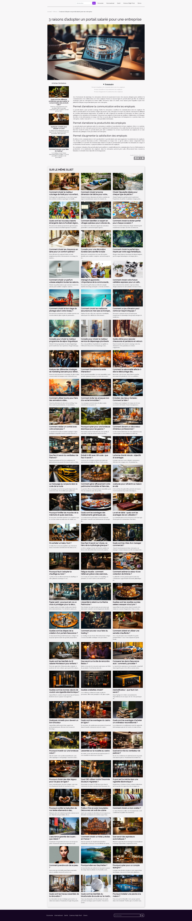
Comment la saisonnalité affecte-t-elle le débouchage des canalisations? (127, 371)
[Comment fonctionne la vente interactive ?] (96, 358)
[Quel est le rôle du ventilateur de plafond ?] (128, 740)
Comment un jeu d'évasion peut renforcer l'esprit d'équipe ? (126, 309)
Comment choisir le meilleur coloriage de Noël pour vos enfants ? (64, 194)
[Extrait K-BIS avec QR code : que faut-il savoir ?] (96, 444)
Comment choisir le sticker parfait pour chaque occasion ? (127, 222)
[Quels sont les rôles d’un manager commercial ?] (128, 532)
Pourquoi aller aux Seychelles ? (94, 865)
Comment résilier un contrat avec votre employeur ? (63, 428)
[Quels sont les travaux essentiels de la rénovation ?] (64, 883)
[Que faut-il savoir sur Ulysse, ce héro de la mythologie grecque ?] (96, 532)
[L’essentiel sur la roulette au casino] (96, 740)
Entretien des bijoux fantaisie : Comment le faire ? (125, 399)
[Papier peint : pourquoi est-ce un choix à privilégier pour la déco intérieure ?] (64, 591)
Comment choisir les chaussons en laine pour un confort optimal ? (63, 250)
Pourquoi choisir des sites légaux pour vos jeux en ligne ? (62, 780)
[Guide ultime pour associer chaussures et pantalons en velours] (128, 328)
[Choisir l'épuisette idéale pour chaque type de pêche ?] (128, 181)
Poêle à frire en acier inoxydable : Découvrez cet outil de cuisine (95, 809)
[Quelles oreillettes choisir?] (96, 679)
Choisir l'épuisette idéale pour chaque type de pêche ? (125, 193)
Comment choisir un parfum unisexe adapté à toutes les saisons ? (63, 282)
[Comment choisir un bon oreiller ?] (128, 797)
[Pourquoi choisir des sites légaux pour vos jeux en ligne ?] (64, 768)
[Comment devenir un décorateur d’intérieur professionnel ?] (128, 416)
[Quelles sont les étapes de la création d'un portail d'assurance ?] (64, 620)
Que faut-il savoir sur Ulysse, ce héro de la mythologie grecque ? (94, 544)
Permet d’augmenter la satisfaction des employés (108, 91)
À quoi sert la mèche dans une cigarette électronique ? (125, 780)
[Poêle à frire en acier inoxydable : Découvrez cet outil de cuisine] (96, 797)
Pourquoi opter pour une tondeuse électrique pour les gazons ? (95, 428)
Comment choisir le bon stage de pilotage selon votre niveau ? (63, 309)
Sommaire (109, 84)
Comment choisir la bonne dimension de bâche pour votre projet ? (94, 194)
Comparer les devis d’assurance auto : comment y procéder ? (126, 662)
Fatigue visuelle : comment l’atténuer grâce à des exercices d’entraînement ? (94, 574)
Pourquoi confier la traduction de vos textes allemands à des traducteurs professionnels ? (63, 810)
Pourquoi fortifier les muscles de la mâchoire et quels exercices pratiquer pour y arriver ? (63, 515)
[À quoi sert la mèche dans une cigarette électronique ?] (128, 768)
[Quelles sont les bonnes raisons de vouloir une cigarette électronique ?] (64, 679)
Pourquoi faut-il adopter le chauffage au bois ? (60, 573)
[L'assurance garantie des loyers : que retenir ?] (64, 826)
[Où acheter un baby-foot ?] (64, 532)
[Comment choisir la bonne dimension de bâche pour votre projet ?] (96, 181)
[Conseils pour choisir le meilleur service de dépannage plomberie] (96, 328)
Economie (100, 3)
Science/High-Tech (129, 3)
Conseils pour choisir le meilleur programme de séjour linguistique (63, 340)
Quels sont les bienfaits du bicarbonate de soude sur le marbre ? (96, 896)
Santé (118, 3)
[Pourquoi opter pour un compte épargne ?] (128, 854)
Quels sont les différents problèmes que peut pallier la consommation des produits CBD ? (59, 102)
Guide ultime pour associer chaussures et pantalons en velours (127, 340)
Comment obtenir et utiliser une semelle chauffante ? (126, 632)
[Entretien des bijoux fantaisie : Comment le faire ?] (128, 387)
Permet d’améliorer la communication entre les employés (108, 87)
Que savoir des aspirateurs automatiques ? (124, 838)
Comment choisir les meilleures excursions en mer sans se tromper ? (95, 310)
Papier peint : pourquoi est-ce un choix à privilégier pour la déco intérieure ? (63, 604)
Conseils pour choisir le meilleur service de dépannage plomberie (95, 340)
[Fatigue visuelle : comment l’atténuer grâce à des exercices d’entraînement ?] (96, 561)
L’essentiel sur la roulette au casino (95, 751)
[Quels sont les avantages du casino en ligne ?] (96, 709)
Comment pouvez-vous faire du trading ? (59, 150)
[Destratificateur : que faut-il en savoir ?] (128, 679)
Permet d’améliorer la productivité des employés (108, 89)
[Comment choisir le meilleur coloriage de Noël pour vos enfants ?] (64, 181)
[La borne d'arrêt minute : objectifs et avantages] (128, 444)
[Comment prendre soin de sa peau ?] (64, 854)
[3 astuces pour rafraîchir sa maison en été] (128, 473)
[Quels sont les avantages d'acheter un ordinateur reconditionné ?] (128, 709)
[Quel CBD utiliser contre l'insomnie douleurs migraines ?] (96, 768)
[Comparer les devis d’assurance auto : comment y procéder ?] (128, 650)
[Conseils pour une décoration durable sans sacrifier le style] (96, 238)
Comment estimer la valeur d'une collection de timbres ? (126, 573)
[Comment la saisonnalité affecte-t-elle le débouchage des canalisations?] (128, 358)
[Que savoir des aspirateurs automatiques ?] (128, 826)
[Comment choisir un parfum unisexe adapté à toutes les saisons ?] (64, 269)
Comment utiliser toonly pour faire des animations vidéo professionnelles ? (63, 400)
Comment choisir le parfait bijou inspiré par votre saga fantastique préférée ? (126, 251)
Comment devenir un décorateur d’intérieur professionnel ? (126, 428)
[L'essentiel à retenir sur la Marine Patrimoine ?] (96, 591)
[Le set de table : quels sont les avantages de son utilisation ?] (128, 502)
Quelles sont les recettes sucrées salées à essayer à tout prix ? (126, 603)
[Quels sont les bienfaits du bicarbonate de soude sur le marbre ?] (96, 883)
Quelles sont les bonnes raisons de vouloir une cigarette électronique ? (64, 691)
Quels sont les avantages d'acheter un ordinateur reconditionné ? (127, 721)
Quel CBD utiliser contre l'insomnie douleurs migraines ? (95, 780)
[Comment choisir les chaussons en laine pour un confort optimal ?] (64, 238)
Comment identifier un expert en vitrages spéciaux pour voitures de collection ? (95, 223)
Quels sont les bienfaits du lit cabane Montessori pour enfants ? (63, 662)
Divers (139, 3)
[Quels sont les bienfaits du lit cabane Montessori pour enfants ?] (64, 650)
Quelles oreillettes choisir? (92, 690)
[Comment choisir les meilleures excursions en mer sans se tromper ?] (96, 298)
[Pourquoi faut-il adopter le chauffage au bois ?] (64, 561)
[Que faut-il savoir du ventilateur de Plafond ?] (64, 444)
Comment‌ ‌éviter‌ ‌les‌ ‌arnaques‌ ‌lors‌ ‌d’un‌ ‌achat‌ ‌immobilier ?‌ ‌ (95, 399)
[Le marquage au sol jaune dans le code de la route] (64, 473)
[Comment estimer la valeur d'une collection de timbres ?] (128, 561)
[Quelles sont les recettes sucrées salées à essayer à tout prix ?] (128, 591)
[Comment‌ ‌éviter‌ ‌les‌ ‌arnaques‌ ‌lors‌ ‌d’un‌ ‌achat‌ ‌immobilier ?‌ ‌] (96, 387)
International (110, 3)
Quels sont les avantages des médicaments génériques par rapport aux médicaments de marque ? (93, 516)
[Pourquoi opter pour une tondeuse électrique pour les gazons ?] (96, 416)
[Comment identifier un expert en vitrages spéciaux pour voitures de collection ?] (96, 210)
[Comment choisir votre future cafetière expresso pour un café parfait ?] (128, 269)
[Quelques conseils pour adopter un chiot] (59, 119)
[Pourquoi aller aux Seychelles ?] (96, 854)
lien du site (94, 119)
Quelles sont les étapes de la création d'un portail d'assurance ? (63, 632)
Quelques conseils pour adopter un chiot (59, 127)
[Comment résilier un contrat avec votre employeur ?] (64, 416)
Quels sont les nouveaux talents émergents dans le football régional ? (64, 223)
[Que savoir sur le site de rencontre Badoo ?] (96, 650)
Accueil (49, 11)
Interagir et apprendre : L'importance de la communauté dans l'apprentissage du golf (94, 282)
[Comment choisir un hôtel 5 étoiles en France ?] (96, 826)
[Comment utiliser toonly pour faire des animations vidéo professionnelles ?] (64, 387)
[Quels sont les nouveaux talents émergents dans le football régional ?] (64, 210)
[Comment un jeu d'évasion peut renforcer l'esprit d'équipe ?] (128, 298)
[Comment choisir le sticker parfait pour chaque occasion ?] (128, 210)
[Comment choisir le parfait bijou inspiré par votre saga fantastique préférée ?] (128, 238)
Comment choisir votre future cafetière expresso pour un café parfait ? (126, 282)
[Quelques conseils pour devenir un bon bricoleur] (64, 709)
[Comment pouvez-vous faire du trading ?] (59, 141)
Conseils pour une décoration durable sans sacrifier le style (93, 250)
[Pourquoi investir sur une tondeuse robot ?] (64, 740)
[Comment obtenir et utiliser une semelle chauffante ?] (128, 620)
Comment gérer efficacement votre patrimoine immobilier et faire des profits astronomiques (95, 486)
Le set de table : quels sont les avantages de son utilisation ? (125, 514)
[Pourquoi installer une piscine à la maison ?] (128, 883)
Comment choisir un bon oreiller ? (127, 808)
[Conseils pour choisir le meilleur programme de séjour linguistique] (64, 328)
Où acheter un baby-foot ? (60, 543)
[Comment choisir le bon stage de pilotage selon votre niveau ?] (64, 298)
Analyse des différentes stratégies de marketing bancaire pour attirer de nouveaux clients (63, 371)
